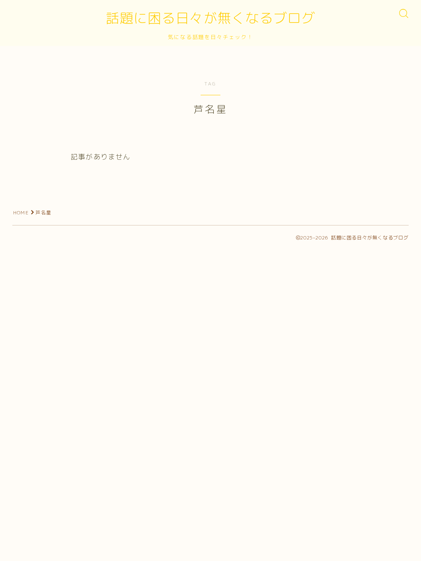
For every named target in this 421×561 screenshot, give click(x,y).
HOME (21, 212)
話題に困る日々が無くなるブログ (210, 18)
